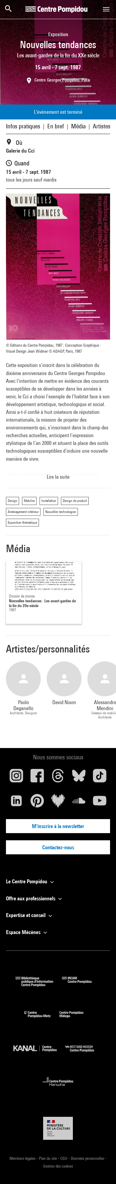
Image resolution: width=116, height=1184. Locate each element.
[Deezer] (58, 803)
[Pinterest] (37, 803)
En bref (55, 126)
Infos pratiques (23, 126)
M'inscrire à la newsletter (58, 826)
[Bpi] (38, 984)
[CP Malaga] (75, 1019)
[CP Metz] (41, 1019)
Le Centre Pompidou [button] (27, 881)
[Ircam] (81, 984)
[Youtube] (99, 803)
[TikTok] (99, 778)
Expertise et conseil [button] (26, 915)
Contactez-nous (58, 847)
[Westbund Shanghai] (84, 1053)
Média (78, 126)
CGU (64, 1158)
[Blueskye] (78, 778)
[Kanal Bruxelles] (39, 1053)
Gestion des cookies (58, 1166)
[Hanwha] (58, 1087)
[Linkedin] (16, 803)
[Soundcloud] (78, 803)
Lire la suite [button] (58, 477)
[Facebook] (37, 778)
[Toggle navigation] (106, 9)
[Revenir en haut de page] (102, 1170)
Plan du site (48, 1158)
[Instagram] (16, 778)
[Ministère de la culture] (58, 1128)
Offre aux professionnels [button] (31, 898)
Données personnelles (88, 1158)
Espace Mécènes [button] (24, 932)
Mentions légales (23, 1158)
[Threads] (58, 778)
